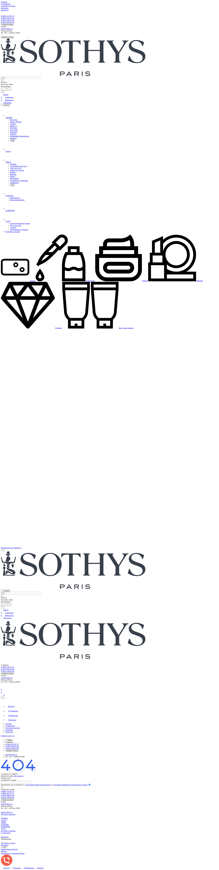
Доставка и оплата (8, 843)
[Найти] (9, 89)
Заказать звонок (7, 24)
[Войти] (2, 687)
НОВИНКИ (5, 827)
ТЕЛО (3, 829)
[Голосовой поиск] (4, 89)
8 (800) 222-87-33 (7, 16)
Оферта (4, 851)
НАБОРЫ (5, 825)
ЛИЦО (3, 823)
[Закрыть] (3, 697)
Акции (3, 820)
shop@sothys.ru (7, 29)
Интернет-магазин (8, 814)
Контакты (5, 837)
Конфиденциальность (9, 849)
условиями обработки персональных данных (70, 785)
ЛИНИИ (4, 818)
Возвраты (4, 845)
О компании (5, 833)
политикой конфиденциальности (38, 785)
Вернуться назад (7, 776)
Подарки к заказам (8, 831)
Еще (12, 140)
